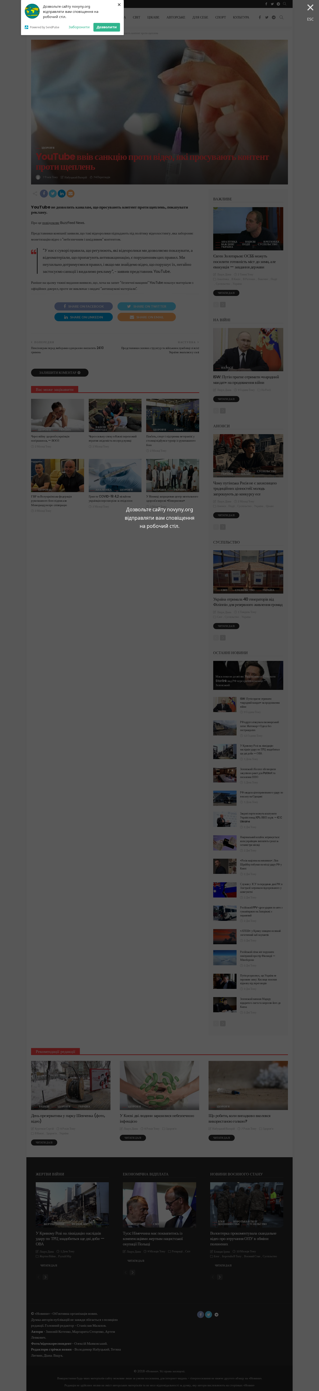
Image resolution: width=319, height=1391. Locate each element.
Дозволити (107, 27)
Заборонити (79, 27)
